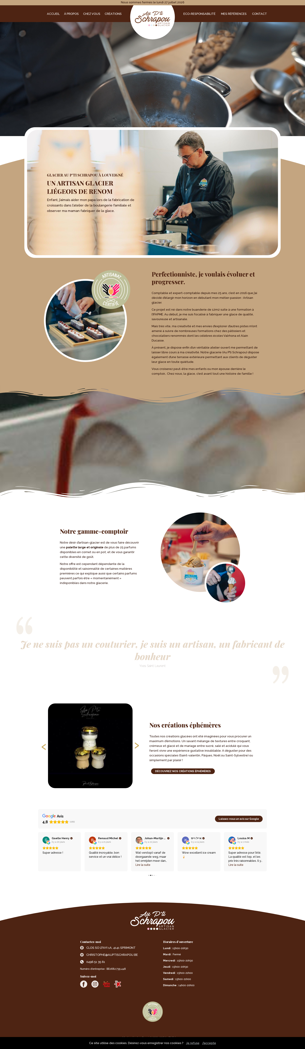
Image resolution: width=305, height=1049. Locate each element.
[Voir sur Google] (46, 840)
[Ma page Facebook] (83, 984)
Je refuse (192, 1043)
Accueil (53, 14)
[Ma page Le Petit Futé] (106, 984)
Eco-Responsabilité (199, 14)
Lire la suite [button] (96, 865)
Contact (259, 14)
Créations (113, 14)
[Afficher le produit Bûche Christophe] (90, 745)
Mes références (234, 14)
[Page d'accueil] (152, 17)
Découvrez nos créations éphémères (183, 771)
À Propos (71, 14)
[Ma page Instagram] (94, 984)
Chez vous (91, 14)
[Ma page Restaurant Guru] (117, 984)
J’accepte (209, 1043)
